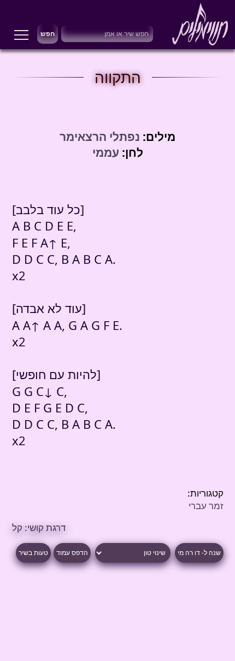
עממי (105, 152)
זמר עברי (206, 505)
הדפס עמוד (72, 553)
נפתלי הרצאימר (100, 136)
